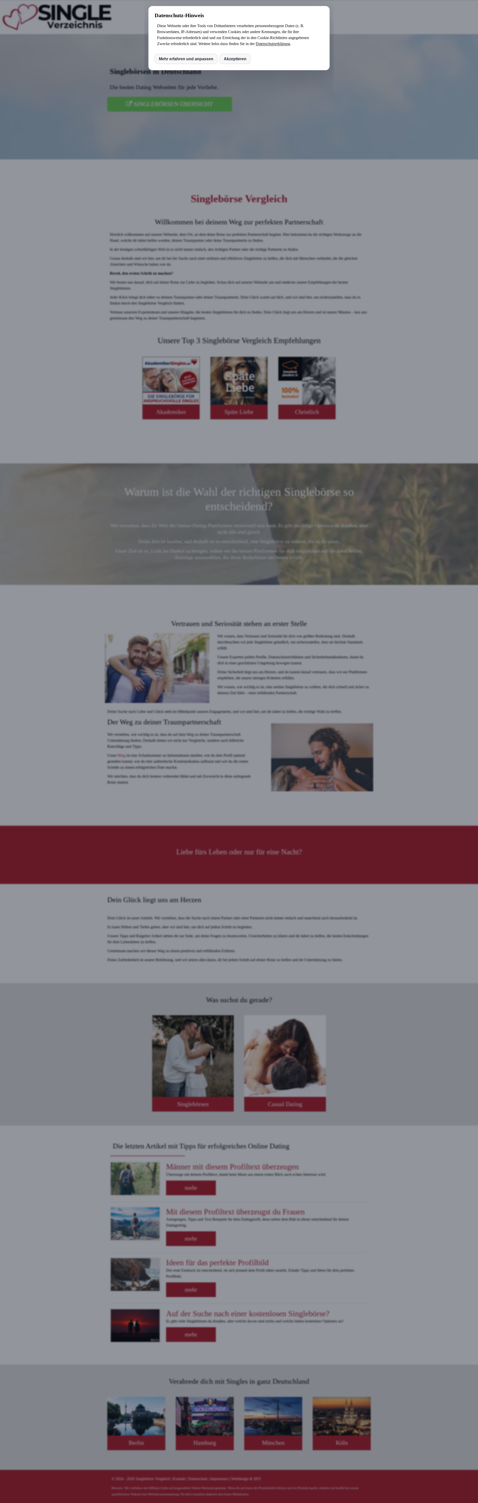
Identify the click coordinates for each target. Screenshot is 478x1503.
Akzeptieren (235, 59)
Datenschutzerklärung (273, 44)
